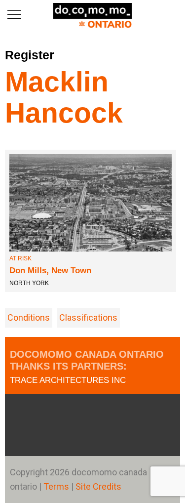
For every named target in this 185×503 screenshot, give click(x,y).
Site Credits (98, 486)
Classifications (88, 317)
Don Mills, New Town (50, 270)
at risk (20, 258)
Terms (57, 486)
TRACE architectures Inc (68, 380)
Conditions (28, 317)
